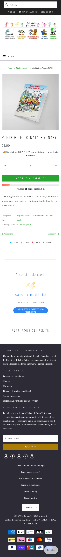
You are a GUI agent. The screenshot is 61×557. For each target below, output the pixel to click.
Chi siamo (7, 386)
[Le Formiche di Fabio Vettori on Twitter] (6, 456)
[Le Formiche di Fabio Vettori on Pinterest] (25, 456)
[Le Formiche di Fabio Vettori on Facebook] (12, 456)
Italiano (29, 507)
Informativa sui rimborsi (30, 478)
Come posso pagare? (30, 472)
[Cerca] (7, 4)
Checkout (47, 12)
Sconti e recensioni (11, 396)
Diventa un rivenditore (13, 376)
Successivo (53, 234)
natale (19, 220)
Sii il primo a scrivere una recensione (31, 310)
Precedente (8, 234)
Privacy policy (30, 491)
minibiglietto (25, 224)
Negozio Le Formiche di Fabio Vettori (20, 401)
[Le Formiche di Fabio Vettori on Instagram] (32, 456)
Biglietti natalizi (24, 215)
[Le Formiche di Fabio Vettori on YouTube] (19, 456)
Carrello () (29, 12)
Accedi (12, 12)
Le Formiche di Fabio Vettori (34, 516)
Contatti (6, 381)
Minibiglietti (39, 215)
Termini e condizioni (30, 485)
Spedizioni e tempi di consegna (30, 465)
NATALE (50, 215)
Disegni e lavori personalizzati (17, 391)
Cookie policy (30, 498)
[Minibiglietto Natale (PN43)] (30, 102)
